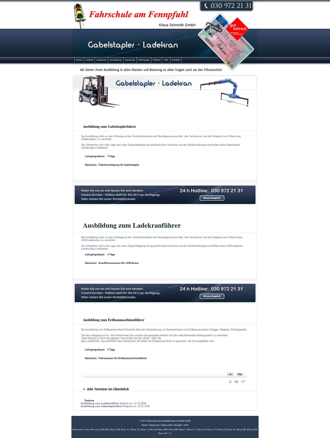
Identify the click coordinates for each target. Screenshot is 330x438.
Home (79, 60)
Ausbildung (116, 60)
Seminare (101, 60)
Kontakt (176, 60)
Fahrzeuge (144, 60)
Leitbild (89, 60)
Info (166, 60)
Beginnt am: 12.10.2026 (113, 403)
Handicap (130, 60)
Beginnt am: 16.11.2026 (115, 406)
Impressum (154, 424)
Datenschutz (166, 424)
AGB (186, 424)
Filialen (156, 60)
